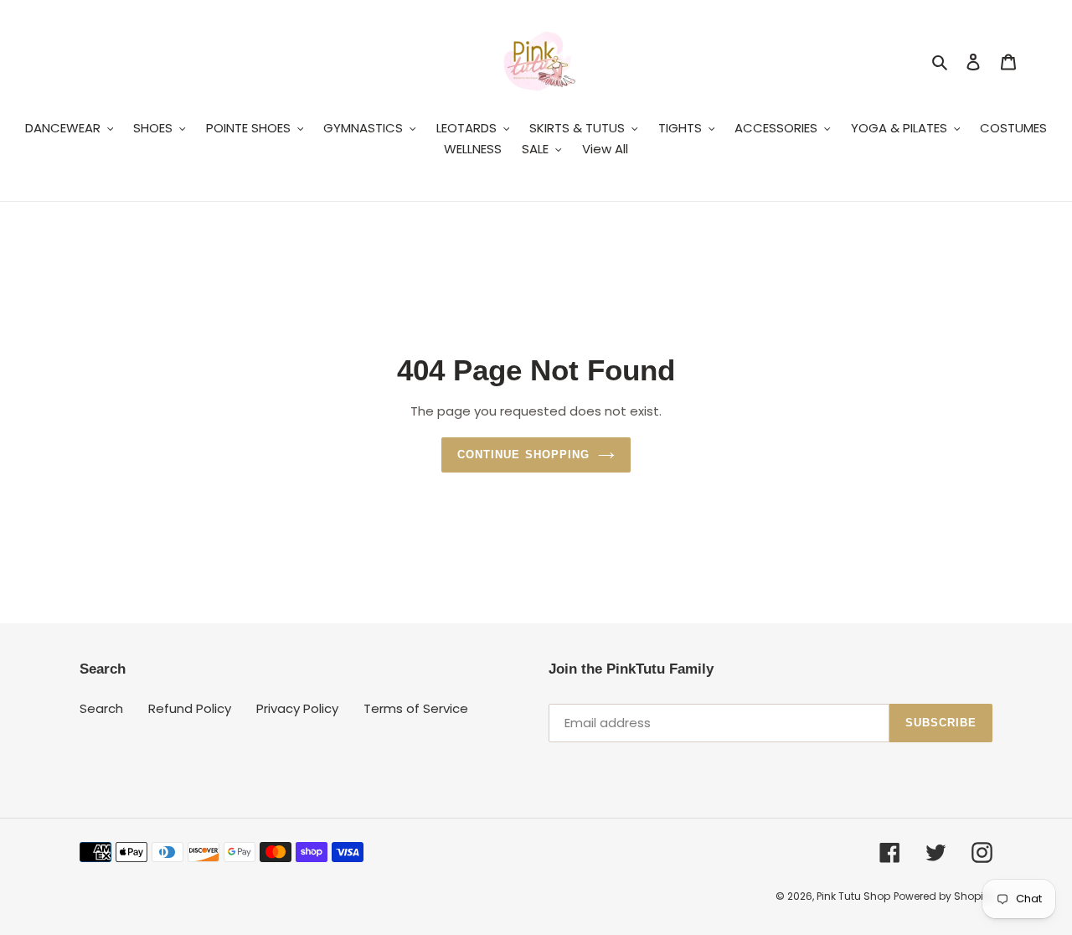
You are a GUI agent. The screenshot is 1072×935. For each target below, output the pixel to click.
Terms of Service (415, 708)
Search (101, 708)
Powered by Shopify (943, 896)
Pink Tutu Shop (853, 896)
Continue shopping (523, 454)
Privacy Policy (297, 708)
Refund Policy (189, 708)
